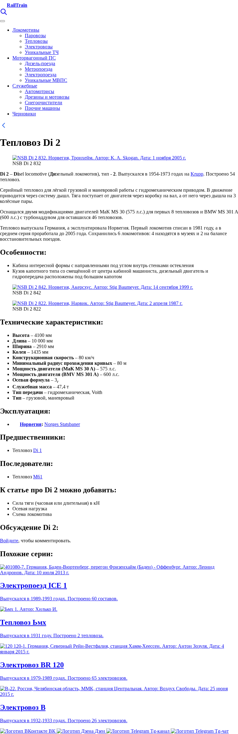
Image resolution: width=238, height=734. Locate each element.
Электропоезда (40, 74)
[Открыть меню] (2, 21)
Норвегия (31, 424)
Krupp (197, 174)
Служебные (24, 85)
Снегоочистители (43, 102)
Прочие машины (42, 108)
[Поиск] (3, 13)
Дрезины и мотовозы (47, 97)
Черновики (24, 113)
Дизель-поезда (40, 63)
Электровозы (39, 46)
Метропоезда (38, 69)
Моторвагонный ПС (34, 57)
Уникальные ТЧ (42, 52)
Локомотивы (25, 30)
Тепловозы (36, 41)
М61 (37, 476)
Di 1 (37, 450)
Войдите (9, 540)
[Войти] (12, 13)
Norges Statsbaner (62, 424)
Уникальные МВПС (46, 80)
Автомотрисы (39, 91)
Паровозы (35, 35)
